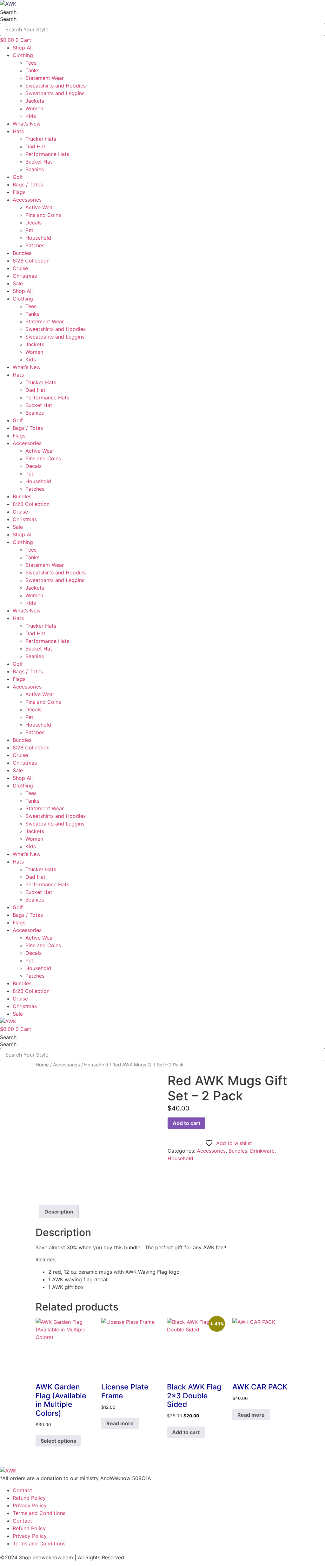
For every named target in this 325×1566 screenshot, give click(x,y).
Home (42, 1065)
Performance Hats (47, 154)
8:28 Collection (31, 260)
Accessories (27, 200)
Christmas (25, 276)
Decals (33, 222)
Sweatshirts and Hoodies (55, 85)
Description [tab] (58, 1211)
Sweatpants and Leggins (54, 93)
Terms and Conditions (39, 1513)
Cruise (20, 268)
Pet (29, 230)
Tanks (32, 70)
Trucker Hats (40, 139)
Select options (58, 1441)
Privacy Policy (30, 1505)
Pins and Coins (43, 215)
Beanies (34, 169)
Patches (34, 245)
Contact (22, 1490)
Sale (18, 283)
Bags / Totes (28, 184)
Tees (30, 63)
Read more (120, 1423)
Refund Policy (29, 1498)
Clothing (23, 55)
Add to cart (186, 1123)
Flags (19, 192)
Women (34, 108)
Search (8, 12)
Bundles (22, 253)
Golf (18, 177)
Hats (18, 131)
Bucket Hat (38, 162)
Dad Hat (35, 146)
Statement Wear (44, 78)
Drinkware (262, 1151)
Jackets (34, 101)
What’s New (27, 123)
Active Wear (39, 207)
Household (38, 238)
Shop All (23, 47)
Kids (30, 116)
